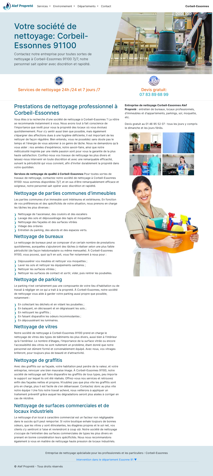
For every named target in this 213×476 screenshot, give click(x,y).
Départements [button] (87, 6)
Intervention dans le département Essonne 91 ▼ (106, 459)
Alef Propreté (22, 6)
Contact (106, 6)
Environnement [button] (63, 6)
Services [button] (43, 6)
